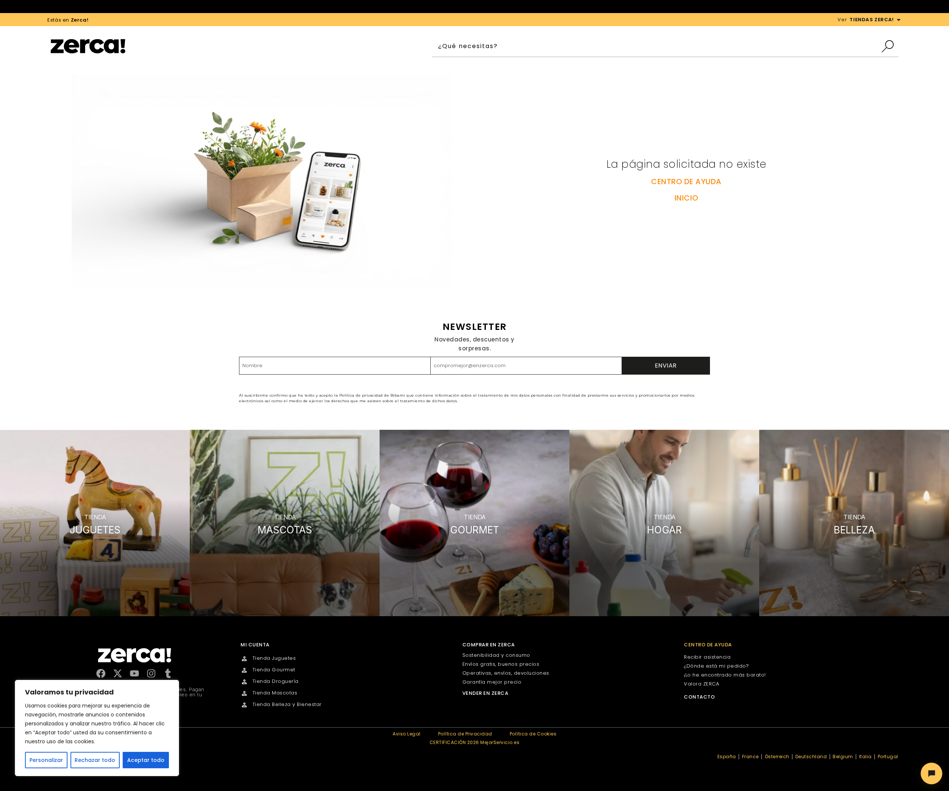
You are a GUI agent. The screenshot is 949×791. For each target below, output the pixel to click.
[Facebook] (100, 673)
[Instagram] (151, 673)
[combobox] (656, 46)
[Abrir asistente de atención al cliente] (931, 773)
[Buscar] (889, 46)
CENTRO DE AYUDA (686, 181)
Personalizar (46, 760)
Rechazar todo (95, 760)
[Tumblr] (168, 673)
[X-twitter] (117, 673)
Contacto (699, 696)
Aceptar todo (145, 760)
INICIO (686, 198)
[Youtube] (134, 673)
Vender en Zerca (485, 693)
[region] (97, 728)
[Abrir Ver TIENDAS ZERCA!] (899, 19)
